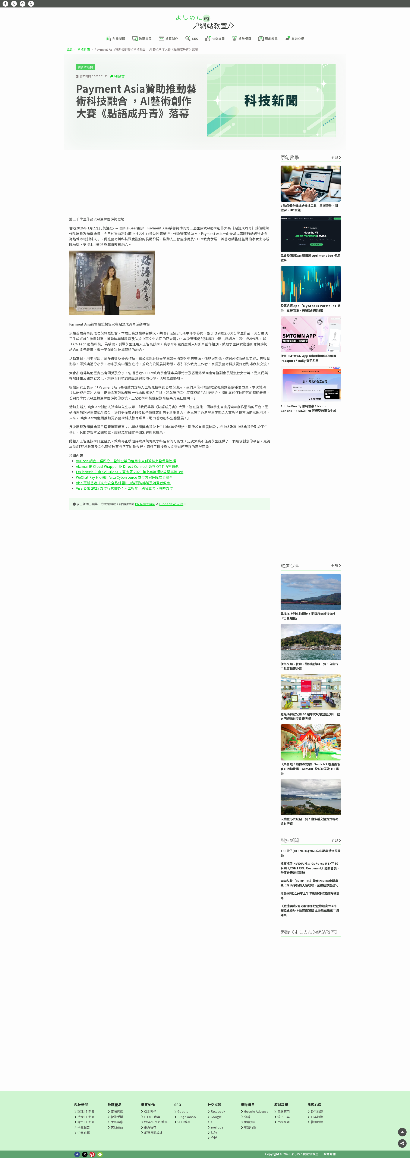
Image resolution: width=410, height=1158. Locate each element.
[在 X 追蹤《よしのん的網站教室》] (14, 4)
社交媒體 (214, 1104)
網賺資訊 (250, 1122)
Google (182, 1111)
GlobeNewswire (171, 504)
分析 (214, 1137)
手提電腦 (117, 1122)
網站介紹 (330, 1154)
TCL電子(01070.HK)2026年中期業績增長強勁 (310, 853)
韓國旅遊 (317, 1122)
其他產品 (117, 1127)
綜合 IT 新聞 (85, 67)
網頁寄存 (150, 1127)
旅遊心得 (314, 1104)
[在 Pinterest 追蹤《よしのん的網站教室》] (22, 4)
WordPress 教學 (155, 1122)
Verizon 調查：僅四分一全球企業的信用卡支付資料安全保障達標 (126, 460)
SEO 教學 (183, 1122)
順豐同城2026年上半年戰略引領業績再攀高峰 (310, 895)
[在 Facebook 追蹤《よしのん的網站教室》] (5, 4)
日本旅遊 (317, 1116)
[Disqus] (169, 639)
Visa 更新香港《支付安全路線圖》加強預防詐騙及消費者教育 (123, 482)
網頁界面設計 (153, 1132)
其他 (214, 1132)
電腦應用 (283, 1111)
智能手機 (117, 1116)
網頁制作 (148, 1104)
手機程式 (283, 1122)
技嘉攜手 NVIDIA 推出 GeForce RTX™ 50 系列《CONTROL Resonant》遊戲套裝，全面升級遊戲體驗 (310, 868)
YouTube (217, 1127)
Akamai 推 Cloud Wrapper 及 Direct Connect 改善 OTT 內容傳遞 (127, 466)
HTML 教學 (152, 1116)
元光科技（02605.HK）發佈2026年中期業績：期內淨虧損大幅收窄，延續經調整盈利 (309, 883)
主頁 (70, 49)
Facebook (218, 1111)
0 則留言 (119, 76)
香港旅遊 (317, 1111)
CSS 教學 (150, 1111)
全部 (334, 157)
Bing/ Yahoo (186, 1116)
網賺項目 (248, 1104)
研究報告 (84, 1127)
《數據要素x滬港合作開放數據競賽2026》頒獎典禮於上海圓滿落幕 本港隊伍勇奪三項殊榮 (310, 910)
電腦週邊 (117, 1111)
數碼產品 (115, 1104)
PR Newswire (145, 504)
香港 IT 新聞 (86, 1116)
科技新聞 (84, 49)
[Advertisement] (169, 183)
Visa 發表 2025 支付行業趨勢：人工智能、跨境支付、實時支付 (124, 488)
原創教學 (281, 1104)
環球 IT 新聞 (86, 1111)
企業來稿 (84, 1132)
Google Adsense (256, 1111)
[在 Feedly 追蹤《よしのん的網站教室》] (31, 4)
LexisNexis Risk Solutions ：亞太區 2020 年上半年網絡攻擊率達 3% (129, 471)
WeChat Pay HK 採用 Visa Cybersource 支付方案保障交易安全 (124, 477)
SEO (177, 1104)
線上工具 (283, 1116)
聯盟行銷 (250, 1127)
